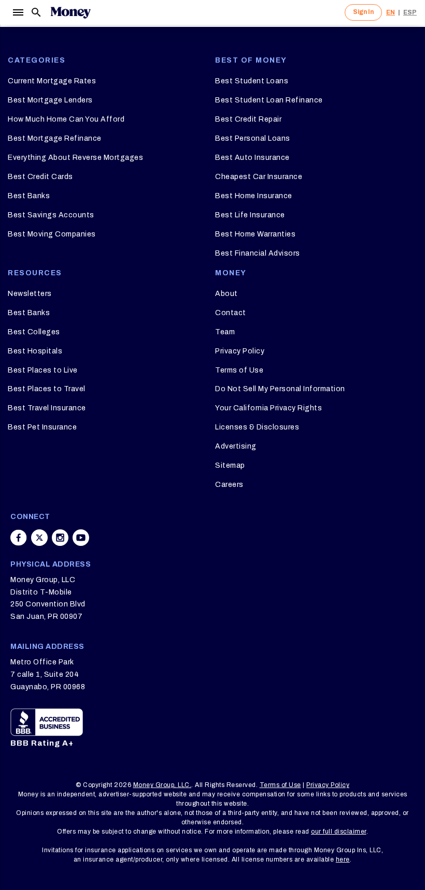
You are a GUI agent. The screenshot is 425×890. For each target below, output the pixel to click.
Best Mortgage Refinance (55, 138)
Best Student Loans (251, 81)
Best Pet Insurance (42, 427)
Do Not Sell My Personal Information (280, 389)
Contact (230, 313)
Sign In (363, 12)
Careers (229, 484)
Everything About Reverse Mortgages (75, 157)
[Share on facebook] (18, 537)
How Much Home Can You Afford (66, 119)
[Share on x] (39, 537)
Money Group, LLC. (162, 785)
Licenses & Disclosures (257, 427)
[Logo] (70, 12)
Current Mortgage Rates (52, 81)
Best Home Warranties (255, 234)
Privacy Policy (239, 351)
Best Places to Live (43, 370)
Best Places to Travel (47, 389)
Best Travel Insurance (47, 408)
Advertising (236, 446)
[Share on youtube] (81, 537)
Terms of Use (239, 370)
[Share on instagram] (60, 537)
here (343, 859)
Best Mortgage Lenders (50, 100)
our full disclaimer (338, 831)
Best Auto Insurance (252, 157)
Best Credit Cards (40, 177)
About (226, 294)
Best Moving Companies (52, 234)
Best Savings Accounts (51, 215)
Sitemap (230, 465)
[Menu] (17, 12)
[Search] (36, 12)
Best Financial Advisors (257, 253)
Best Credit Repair (248, 119)
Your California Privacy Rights (268, 408)
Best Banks (29, 196)
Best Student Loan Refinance (269, 100)
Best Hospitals (35, 351)
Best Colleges (34, 332)
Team (225, 332)
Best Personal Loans (252, 138)
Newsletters (30, 294)
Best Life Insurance (250, 215)
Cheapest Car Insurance (258, 177)
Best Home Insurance (253, 196)
